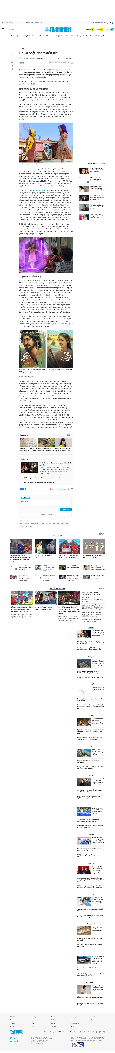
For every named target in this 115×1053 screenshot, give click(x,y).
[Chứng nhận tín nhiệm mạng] (77, 1045)
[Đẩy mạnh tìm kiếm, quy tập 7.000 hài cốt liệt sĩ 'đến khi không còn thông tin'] (84, 634)
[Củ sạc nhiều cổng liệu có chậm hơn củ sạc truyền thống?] (84, 930)
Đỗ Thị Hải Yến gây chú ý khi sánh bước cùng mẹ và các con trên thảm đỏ (90, 998)
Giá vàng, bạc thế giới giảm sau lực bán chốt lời (98, 689)
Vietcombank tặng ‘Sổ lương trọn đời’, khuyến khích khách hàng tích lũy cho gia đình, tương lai (90, 706)
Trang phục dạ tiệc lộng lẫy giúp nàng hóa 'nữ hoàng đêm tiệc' (97, 988)
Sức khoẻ (33, 1020)
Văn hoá (53, 1020)
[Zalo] (113, 23)
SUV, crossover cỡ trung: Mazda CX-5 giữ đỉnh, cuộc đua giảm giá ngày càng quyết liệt (98, 960)
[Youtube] (105, 23)
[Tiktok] (110, 23)
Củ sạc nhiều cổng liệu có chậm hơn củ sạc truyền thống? (97, 929)
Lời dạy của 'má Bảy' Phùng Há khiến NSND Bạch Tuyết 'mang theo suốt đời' (89, 797)
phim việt (22, 526)
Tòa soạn (65, 1032)
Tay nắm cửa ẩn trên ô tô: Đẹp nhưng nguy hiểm (89, 968)
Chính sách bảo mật (75, 1032)
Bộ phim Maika (34, 523)
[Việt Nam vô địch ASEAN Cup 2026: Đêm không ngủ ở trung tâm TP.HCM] (84, 722)
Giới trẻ (47, 36)
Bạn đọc (93, 1017)
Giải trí (68, 36)
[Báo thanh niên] (57, 29)
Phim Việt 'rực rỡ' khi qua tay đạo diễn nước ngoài (38, 483)
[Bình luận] (12, 62)
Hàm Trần (48, 523)
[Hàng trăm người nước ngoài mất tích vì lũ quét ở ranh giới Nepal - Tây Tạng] (84, 663)
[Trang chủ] (11, 36)
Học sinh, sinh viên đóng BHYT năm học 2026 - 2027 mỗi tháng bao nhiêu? (98, 900)
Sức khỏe (42, 36)
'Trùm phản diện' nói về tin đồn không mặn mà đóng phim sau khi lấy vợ (98, 781)
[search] (17, 29)
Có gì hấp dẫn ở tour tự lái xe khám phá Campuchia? (88, 761)
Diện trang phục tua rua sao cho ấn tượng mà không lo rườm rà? (90, 1004)
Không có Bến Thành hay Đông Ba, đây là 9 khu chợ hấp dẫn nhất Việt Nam (90, 767)
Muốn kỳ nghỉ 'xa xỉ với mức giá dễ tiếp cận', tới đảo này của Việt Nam (98, 752)
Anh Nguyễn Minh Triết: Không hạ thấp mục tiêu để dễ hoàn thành (90, 826)
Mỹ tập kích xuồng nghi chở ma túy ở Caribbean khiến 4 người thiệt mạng (88, 672)
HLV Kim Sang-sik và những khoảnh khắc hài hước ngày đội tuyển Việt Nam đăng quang (90, 886)
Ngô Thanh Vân (24, 417)
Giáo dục (52, 36)
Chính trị (15, 36)
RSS (59, 1032)
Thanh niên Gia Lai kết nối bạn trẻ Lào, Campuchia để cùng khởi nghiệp (88, 820)
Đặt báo (46, 1032)
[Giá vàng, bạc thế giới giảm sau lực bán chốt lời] (84, 691)
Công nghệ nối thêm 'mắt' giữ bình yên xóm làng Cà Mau (90, 945)
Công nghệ (79, 36)
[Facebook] (107, 23)
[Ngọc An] (20, 58)
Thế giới (25, 36)
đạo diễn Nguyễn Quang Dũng (40, 190)
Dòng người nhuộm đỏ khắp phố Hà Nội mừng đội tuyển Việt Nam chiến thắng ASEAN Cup (90, 879)
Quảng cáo (53, 1032)
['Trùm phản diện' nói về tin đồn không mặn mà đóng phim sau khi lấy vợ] (84, 782)
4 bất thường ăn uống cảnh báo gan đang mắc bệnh (90, 910)
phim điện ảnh (51, 81)
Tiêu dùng (92, 36)
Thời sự (20, 36)
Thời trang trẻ (100, 36)
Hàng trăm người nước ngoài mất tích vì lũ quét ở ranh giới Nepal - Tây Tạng (98, 662)
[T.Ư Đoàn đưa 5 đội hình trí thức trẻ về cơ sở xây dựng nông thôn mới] (84, 811)
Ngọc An (25, 58)
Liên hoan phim (57, 302)
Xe (84, 36)
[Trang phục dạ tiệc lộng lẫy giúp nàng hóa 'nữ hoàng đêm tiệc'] (84, 989)
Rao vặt (93, 1020)
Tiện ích (36, 22)
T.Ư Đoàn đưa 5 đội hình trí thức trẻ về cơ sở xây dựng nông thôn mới (98, 811)
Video (87, 36)
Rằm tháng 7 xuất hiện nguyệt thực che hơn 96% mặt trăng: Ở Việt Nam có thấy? (89, 738)
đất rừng (42, 523)
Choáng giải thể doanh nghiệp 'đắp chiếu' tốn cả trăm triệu (90, 699)
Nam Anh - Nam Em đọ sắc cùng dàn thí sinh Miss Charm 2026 (89, 791)
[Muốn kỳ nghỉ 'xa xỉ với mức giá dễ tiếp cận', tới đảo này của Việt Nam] (84, 753)
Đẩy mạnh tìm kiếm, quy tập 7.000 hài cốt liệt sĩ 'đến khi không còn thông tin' (98, 633)
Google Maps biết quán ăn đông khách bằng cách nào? (89, 939)
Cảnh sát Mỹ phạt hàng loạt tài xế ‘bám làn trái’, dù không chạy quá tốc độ (90, 974)
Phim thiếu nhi (64, 523)
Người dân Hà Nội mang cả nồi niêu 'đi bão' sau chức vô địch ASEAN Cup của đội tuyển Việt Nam (90, 731)
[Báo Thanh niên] (16, 1032)
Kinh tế (31, 36)
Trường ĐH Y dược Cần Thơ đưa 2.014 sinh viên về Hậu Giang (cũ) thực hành (98, 840)
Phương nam (29, 526)
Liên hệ (42, 22)
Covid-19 (33, 176)
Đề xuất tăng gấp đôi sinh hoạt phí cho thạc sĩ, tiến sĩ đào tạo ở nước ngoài (90, 849)
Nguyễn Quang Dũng (24, 523)
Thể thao (73, 36)
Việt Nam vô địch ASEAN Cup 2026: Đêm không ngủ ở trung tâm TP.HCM (97, 721)
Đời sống (36, 36)
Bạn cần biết (29, 22)
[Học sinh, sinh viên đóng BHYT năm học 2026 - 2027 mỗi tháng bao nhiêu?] (84, 901)
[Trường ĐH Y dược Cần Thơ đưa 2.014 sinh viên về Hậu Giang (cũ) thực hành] (84, 841)
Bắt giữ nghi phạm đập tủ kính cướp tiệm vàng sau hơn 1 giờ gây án (90, 642)
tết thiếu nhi (46, 295)
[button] (12, 50)
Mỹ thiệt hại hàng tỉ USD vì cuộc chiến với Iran (90, 677)
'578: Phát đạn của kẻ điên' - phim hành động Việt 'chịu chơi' (41, 478)
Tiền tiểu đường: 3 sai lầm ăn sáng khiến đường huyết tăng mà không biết (91, 916)
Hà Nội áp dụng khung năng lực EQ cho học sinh (89, 855)
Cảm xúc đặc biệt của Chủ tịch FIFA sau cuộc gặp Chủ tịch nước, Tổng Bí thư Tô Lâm (98, 870)
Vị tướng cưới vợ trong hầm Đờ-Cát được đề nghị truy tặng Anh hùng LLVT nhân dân (89, 648)
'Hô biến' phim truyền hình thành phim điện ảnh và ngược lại (55, 464)
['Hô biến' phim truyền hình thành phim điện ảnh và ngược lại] (29, 467)
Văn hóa (63, 36)
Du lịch (58, 36)
